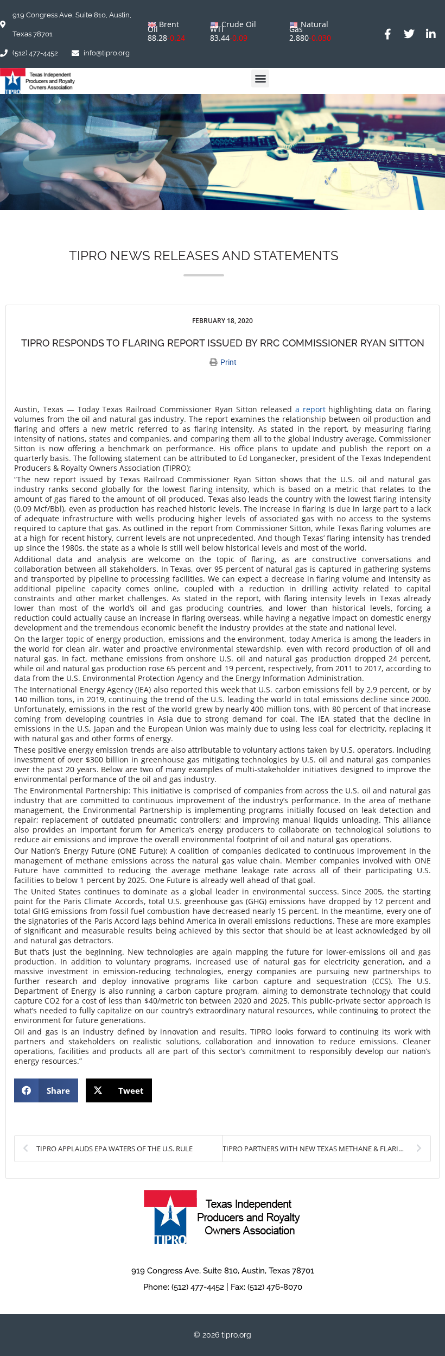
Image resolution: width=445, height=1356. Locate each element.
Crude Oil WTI (233, 26)
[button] (260, 78)
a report (310, 409)
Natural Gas (308, 26)
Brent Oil (163, 26)
